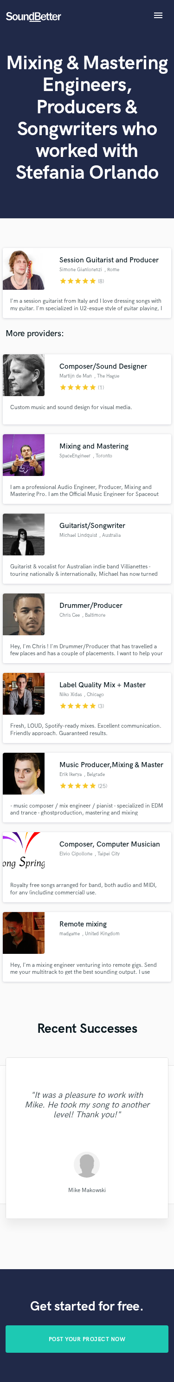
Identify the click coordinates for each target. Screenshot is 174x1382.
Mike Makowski (87, 1190)
